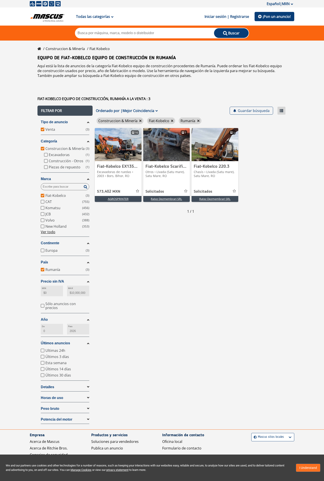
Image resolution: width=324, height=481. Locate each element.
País (44, 262)
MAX (70, 288)
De (43, 326)
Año (44, 319)
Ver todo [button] (48, 231)
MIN (44, 288)
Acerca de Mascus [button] (45, 441)
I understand (308, 468)
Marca (46, 179)
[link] (118, 144)
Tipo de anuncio (54, 122)
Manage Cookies (81, 470)
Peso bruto (50, 408)
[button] (65, 111)
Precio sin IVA (52, 281)
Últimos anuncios (55, 343)
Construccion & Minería (65, 48)
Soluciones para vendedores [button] (115, 441)
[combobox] (254, 437)
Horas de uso (52, 398)
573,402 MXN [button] (108, 192)
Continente (50, 243)
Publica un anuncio (107, 448)
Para (70, 326)
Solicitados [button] (154, 192)
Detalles (47, 387)
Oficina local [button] (172, 441)
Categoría (49, 141)
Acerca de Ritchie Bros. (49, 448)
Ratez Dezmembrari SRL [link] (166, 199)
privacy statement (117, 470)
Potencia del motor (56, 419)
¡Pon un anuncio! (277, 16)
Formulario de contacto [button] (181, 448)
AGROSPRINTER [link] (118, 199)
